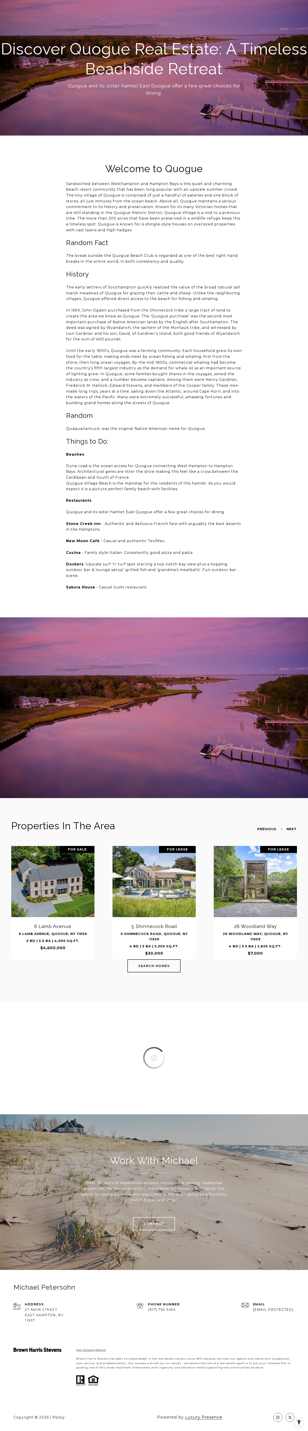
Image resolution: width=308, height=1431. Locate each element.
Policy (59, 1417)
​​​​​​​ (91, 1349)
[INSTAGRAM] (277, 1417)
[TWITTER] (289, 1417)
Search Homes (154, 966)
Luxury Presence (203, 1417)
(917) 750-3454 (161, 1310)
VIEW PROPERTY (53, 903)
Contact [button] (154, 1224)
